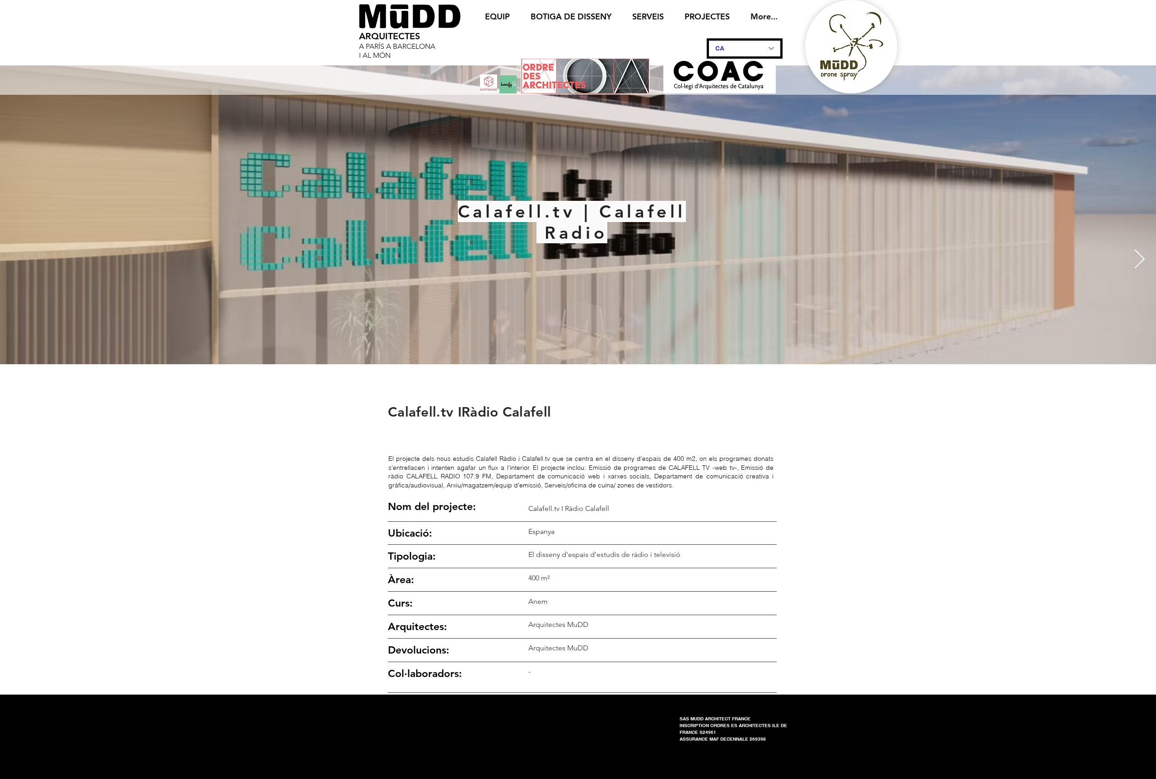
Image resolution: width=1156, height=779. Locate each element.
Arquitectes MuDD (558, 648)
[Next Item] (1139, 260)
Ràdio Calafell (506, 412)
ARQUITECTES (389, 36)
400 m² (539, 578)
